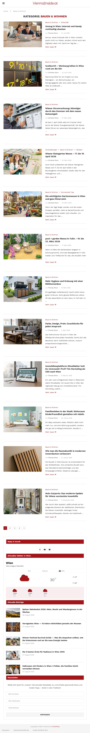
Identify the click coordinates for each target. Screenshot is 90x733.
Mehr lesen (49, 47)
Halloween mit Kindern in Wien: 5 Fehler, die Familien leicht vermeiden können (50, 667)
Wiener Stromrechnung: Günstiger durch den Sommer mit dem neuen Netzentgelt (63, 111)
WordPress (56, 726)
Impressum (5, 730)
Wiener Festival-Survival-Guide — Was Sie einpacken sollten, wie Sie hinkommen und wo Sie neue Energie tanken (52, 639)
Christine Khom (53, 72)
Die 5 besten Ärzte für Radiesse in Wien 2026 (43, 652)
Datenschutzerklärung (21, 730)
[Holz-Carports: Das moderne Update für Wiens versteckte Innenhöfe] (23, 501)
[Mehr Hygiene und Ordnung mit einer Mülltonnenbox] (23, 289)
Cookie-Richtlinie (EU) (40, 730)
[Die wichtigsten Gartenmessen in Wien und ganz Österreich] (23, 204)
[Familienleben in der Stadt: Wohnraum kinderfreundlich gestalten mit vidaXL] (23, 419)
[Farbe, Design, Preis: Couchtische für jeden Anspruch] (23, 331)
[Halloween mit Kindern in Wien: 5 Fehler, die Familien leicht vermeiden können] (13, 669)
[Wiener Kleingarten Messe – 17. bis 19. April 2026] (23, 161)
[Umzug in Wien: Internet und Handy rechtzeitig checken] (23, 34)
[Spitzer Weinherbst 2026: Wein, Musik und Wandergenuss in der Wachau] (13, 612)
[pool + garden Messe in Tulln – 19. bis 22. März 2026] (23, 246)
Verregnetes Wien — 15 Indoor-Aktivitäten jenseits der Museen (51, 623)
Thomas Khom (53, 33)
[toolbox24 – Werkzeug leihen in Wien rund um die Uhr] (23, 74)
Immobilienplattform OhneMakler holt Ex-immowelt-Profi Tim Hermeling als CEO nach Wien (65, 369)
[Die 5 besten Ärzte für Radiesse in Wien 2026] (13, 655)
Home (6, 11)
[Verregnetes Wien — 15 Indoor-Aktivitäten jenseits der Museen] (13, 627)
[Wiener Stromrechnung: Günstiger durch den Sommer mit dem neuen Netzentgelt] (23, 116)
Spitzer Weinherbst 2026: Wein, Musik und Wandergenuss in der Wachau (52, 610)
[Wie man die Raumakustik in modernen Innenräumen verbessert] (23, 459)
